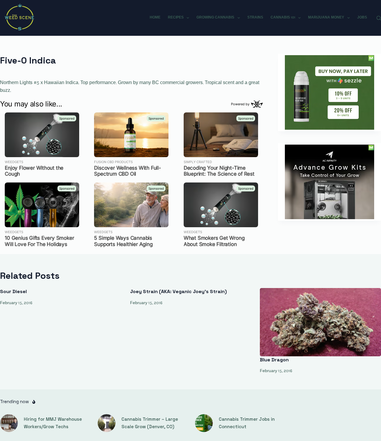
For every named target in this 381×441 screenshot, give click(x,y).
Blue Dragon (274, 360)
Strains (255, 17)
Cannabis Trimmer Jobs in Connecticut (247, 422)
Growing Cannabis (215, 17)
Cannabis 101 (283, 17)
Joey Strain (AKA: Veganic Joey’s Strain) (178, 291)
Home (155, 17)
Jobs (362, 17)
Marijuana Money (326, 17)
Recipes (176, 17)
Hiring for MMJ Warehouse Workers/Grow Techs (53, 422)
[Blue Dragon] (320, 322)
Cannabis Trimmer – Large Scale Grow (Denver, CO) (149, 422)
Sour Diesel (13, 291)
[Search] (379, 18)
